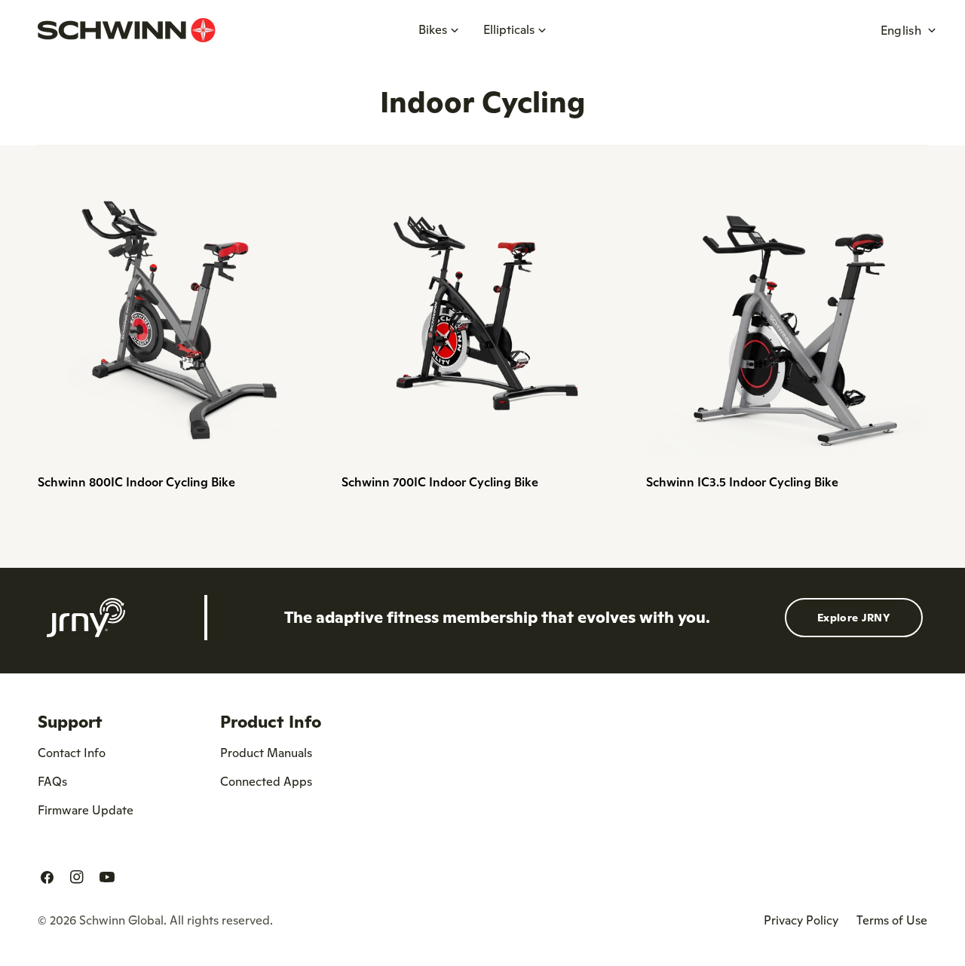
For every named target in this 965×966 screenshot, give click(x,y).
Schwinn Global (121, 920)
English (901, 30)
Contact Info (72, 752)
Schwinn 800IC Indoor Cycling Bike (136, 481)
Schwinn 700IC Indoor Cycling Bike (440, 481)
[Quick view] (297, 209)
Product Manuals (266, 752)
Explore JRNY (853, 617)
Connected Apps (266, 781)
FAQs (52, 781)
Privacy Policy (801, 920)
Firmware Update (85, 809)
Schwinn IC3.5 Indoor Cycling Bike (742, 481)
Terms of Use (891, 920)
